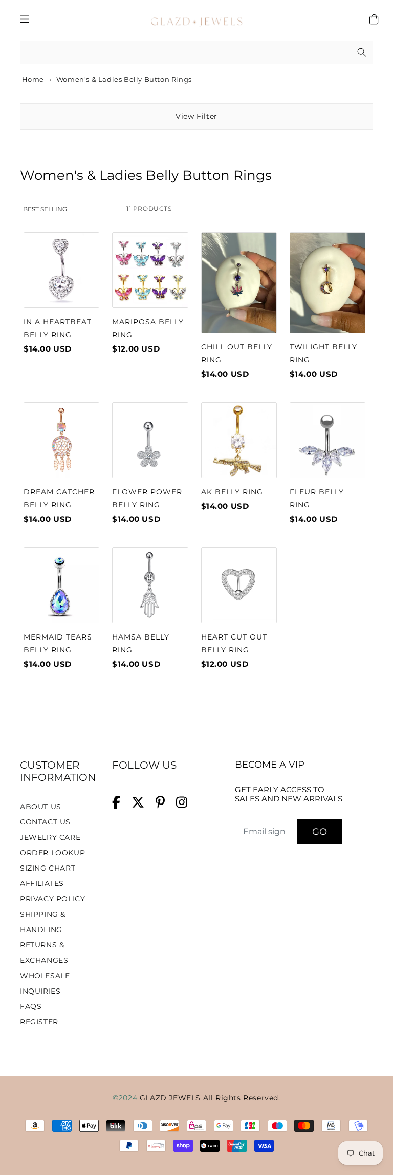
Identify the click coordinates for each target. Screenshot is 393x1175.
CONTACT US (45, 822)
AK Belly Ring (232, 492)
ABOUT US (40, 806)
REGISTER (39, 1021)
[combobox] (196, 52)
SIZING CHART (47, 868)
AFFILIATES (42, 883)
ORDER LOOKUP (52, 852)
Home (32, 79)
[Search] (362, 52)
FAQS (30, 1006)
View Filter (196, 116)
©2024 (126, 1097)
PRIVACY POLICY (52, 898)
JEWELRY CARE (50, 837)
